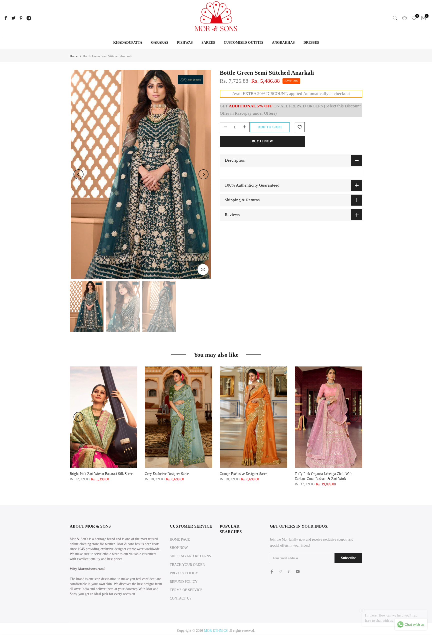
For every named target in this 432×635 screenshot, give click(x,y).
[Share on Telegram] (28, 18)
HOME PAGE (180, 539)
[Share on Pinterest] (21, 18)
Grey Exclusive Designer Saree (167, 474)
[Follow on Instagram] (280, 572)
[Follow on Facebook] (272, 572)
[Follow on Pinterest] (289, 572)
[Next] (203, 174)
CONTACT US (181, 598)
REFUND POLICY (184, 582)
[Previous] (79, 174)
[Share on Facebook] (6, 18)
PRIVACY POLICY (184, 573)
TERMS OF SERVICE (186, 590)
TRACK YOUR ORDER (187, 565)
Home (74, 56)
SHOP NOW (179, 548)
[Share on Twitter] (14, 18)
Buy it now (262, 141)
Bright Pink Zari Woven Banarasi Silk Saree (101, 474)
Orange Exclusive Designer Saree (243, 474)
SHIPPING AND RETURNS (190, 556)
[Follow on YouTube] (298, 572)
